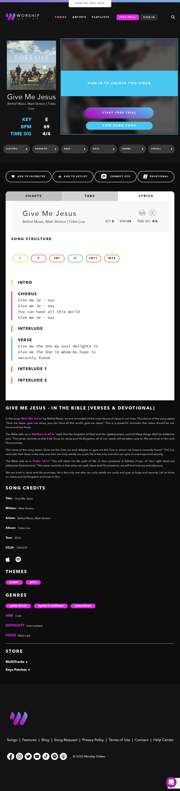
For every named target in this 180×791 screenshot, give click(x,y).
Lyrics (146, 196)
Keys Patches (16, 670)
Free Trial (128, 17)
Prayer (14, 582)
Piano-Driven (83, 606)
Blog (45, 740)
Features (29, 740)
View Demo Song (119, 125)
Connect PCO (120, 177)
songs (61, 17)
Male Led (24, 636)
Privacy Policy (93, 740)
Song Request (65, 740)
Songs (12, 740)
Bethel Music (16, 104)
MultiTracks (15, 662)
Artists (79, 17)
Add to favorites (31, 177)
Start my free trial (90, 3)
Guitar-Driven (18, 606)
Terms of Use (119, 740)
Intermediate (35, 626)
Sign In (149, 17)
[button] (171, 782)
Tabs (90, 196)
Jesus (33, 582)
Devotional (159, 177)
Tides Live (24, 528)
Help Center (163, 740)
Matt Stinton (36, 104)
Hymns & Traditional (50, 606)
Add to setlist (76, 177)
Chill (18, 616)
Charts (33, 196)
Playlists (101, 17)
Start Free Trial (119, 113)
